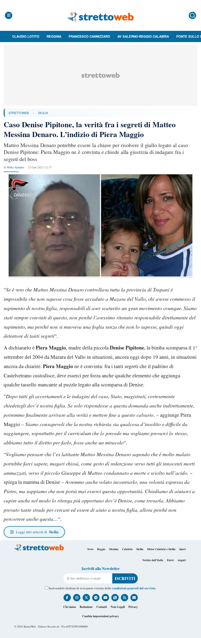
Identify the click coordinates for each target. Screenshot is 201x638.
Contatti (101, 607)
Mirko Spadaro (15, 167)
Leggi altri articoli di (37, 531)
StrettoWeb (19, 113)
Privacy (133, 607)
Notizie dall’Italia (152, 560)
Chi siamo (69, 607)
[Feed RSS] (124, 597)
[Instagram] (76, 597)
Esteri (170, 560)
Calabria (127, 549)
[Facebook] (67, 597)
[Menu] (8, 15)
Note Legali (118, 607)
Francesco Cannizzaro (89, 36)
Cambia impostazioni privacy (100, 616)
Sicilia (43, 113)
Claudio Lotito (25, 36)
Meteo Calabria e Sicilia (161, 549)
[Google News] (115, 597)
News (90, 549)
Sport (182, 549)
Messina (113, 549)
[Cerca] (192, 15)
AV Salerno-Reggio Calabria (143, 36)
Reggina (54, 36)
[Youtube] (105, 597)
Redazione (86, 607)
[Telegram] (96, 597)
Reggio (101, 549)
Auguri (181, 560)
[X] (86, 597)
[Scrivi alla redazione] (134, 597)
